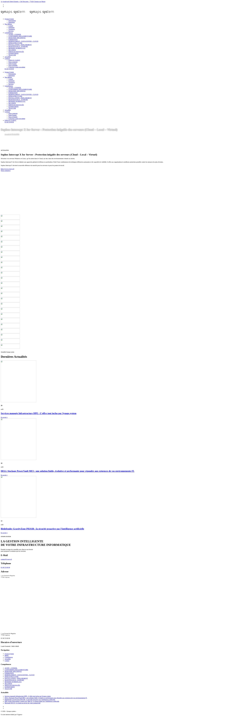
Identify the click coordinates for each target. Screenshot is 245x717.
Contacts (7, 58)
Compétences (9, 33)
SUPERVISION (13, 53)
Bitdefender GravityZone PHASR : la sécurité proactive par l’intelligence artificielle (30, 699)
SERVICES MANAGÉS (16, 51)
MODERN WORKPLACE (16, 48)
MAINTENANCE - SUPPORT (18, 46)
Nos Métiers (8, 24)
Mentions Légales (22, 711)
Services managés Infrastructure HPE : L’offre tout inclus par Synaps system (28, 696)
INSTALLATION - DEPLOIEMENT (20, 45)
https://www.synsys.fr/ (7, 169)
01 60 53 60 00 (9, 69)
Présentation (12, 20)
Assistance (11, 29)
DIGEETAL (26, 714)
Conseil (10, 26)
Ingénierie (11, 27)
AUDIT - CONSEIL (14, 34)
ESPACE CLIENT (14, 60)
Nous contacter (13, 62)
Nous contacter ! (6, 170)
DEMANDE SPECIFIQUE (16, 38)
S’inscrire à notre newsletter (16, 67)
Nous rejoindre (12, 65)
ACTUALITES (14, 134)
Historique (11, 22)
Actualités (8, 57)
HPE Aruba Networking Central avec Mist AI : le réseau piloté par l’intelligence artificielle (32, 701)
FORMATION (13, 39)
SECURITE (12, 50)
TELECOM (12, 55)
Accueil (7, 134)
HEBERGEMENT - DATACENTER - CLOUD (23, 41)
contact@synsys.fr (6, 559)
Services (10, 31)
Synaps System (9, 19)
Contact (7, 660)
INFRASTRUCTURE (15, 43)
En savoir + (4, 417)
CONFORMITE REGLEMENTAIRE (20, 36)
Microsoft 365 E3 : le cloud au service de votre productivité (22, 703)
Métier (7, 655)
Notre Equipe (12, 64)
